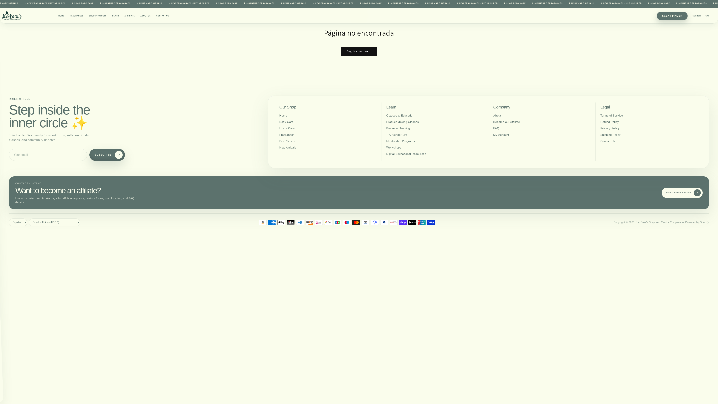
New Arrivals (287, 147)
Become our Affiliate (506, 121)
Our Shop (287, 107)
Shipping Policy (610, 134)
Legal (605, 107)
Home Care (286, 128)
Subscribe (107, 155)
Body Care (286, 121)
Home (61, 15)
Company (501, 107)
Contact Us (162, 15)
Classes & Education (400, 115)
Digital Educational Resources (406, 153)
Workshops (393, 147)
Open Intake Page (682, 192)
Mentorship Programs (400, 141)
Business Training (398, 128)
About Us (145, 15)
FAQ (496, 128)
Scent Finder (672, 15)
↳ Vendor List (398, 134)
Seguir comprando (359, 51)
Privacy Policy (609, 128)
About (497, 115)
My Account (501, 134)
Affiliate (130, 15)
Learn (115, 15)
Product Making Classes (402, 121)
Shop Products (97, 15)
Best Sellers (287, 141)
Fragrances (77, 15)
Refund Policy (609, 121)
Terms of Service (611, 115)
